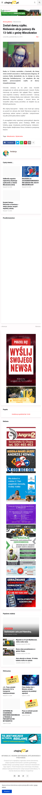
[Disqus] (21, 246)
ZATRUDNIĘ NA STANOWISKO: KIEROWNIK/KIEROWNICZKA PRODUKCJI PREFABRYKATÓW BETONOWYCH (11, 716)
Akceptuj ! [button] (7, 791)
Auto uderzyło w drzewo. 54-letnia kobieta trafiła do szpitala (27, 659)
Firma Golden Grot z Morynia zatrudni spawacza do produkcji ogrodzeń (29, 690)
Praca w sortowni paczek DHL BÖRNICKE (30, 712)
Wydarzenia (19, 136)
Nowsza (4, 326)
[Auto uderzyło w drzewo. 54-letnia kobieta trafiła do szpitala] (9, 661)
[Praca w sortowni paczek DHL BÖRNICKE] (30, 704)
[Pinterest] (25, 142)
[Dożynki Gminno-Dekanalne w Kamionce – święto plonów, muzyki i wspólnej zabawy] (11, 195)
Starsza (37, 326)
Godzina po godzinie (18, 414)
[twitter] (23, 776)
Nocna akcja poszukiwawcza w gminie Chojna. (25, 650)
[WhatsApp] (21, 142)
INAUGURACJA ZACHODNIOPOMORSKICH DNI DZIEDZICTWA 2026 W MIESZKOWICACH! (30, 182)
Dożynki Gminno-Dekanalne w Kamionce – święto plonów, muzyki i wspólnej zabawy (11, 205)
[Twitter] (17, 142)
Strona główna (7, 21)
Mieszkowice (17, 21)
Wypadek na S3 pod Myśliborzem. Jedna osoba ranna (26, 641)
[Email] (29, 142)
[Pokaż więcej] (33, 142)
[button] (2, 2)
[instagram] (27, 776)
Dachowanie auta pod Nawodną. (18, 632)
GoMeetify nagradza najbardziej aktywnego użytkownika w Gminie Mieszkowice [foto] (10, 182)
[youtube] (19, 776)
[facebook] (14, 776)
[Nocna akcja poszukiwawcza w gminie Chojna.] (9, 652)
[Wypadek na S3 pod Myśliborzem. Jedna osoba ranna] (9, 642)
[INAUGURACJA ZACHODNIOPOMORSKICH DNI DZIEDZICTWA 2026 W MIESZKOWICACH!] (30, 171)
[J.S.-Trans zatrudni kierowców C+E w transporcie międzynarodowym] (11, 680)
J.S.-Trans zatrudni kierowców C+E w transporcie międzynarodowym (9, 690)
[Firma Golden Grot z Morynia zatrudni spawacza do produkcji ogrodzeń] (30, 680)
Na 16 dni (27, 414)
